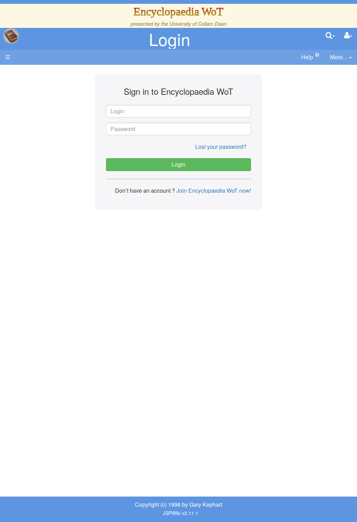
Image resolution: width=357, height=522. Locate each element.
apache (11, 36)
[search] (330, 36)
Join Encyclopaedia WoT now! (213, 190)
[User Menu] (348, 36)
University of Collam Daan (198, 23)
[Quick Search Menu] (330, 36)
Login (169, 39)
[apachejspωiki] (11, 36)
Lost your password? (220, 147)
